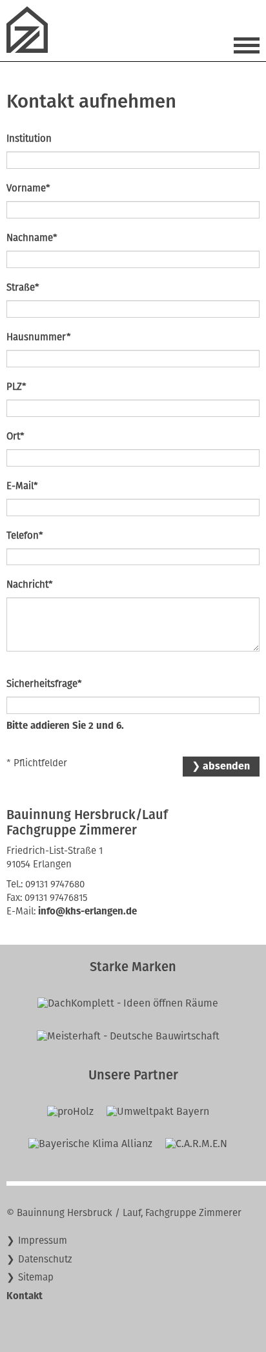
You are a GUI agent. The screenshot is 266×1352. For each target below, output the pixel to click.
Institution (29, 138)
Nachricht (29, 584)
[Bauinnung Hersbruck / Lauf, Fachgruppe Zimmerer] (32, 49)
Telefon (24, 535)
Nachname (31, 237)
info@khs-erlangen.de (87, 911)
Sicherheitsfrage (44, 683)
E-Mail (22, 485)
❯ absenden (221, 766)
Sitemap (36, 1277)
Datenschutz (45, 1259)
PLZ (16, 386)
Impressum (42, 1240)
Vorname (28, 188)
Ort (15, 436)
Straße (22, 287)
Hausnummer (38, 337)
